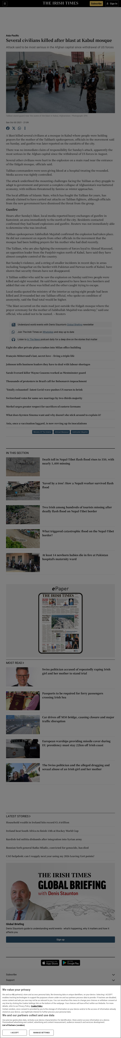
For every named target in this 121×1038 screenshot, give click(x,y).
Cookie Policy (36, 1006)
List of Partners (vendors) (13, 1025)
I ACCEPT (15, 1033)
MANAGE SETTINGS (41, 1033)
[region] (60, 1011)
